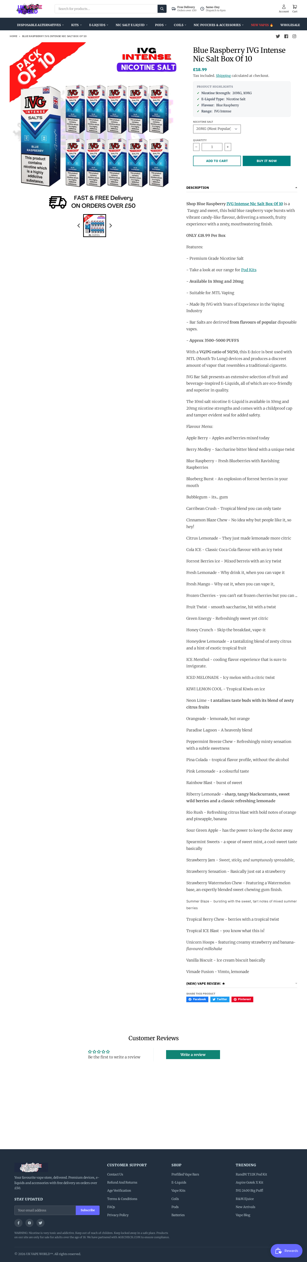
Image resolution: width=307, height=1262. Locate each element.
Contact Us (115, 1174)
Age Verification (119, 1191)
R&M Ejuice (245, 1199)
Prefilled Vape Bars (185, 1174)
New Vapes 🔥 (262, 25)
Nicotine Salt (203, 121)
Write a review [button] (193, 1054)
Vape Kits (178, 1191)
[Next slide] (110, 225)
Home (13, 36)
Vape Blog (243, 1215)
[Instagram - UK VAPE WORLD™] (294, 36)
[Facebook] (18, 1223)
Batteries (178, 1215)
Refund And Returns (122, 1182)
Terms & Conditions (122, 1199)
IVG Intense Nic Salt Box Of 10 (255, 203)
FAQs (111, 1207)
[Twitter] (40, 1223)
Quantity (200, 140)
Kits (75, 25)
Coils (178, 25)
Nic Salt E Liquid (130, 25)
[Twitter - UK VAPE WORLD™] (278, 36)
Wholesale (290, 25)
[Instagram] (29, 1223)
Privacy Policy (118, 1215)
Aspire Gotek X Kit (249, 1182)
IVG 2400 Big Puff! (249, 1191)
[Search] (162, 9)
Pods (159, 25)
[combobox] (111, 8)
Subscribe (88, 1210)
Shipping (223, 75)
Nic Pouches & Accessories (217, 25)
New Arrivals (245, 1207)
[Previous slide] (79, 225)
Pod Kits (248, 269)
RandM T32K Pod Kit (251, 1174)
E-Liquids (97, 25)
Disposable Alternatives (39, 25)
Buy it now (267, 161)
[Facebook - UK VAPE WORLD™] (286, 36)
